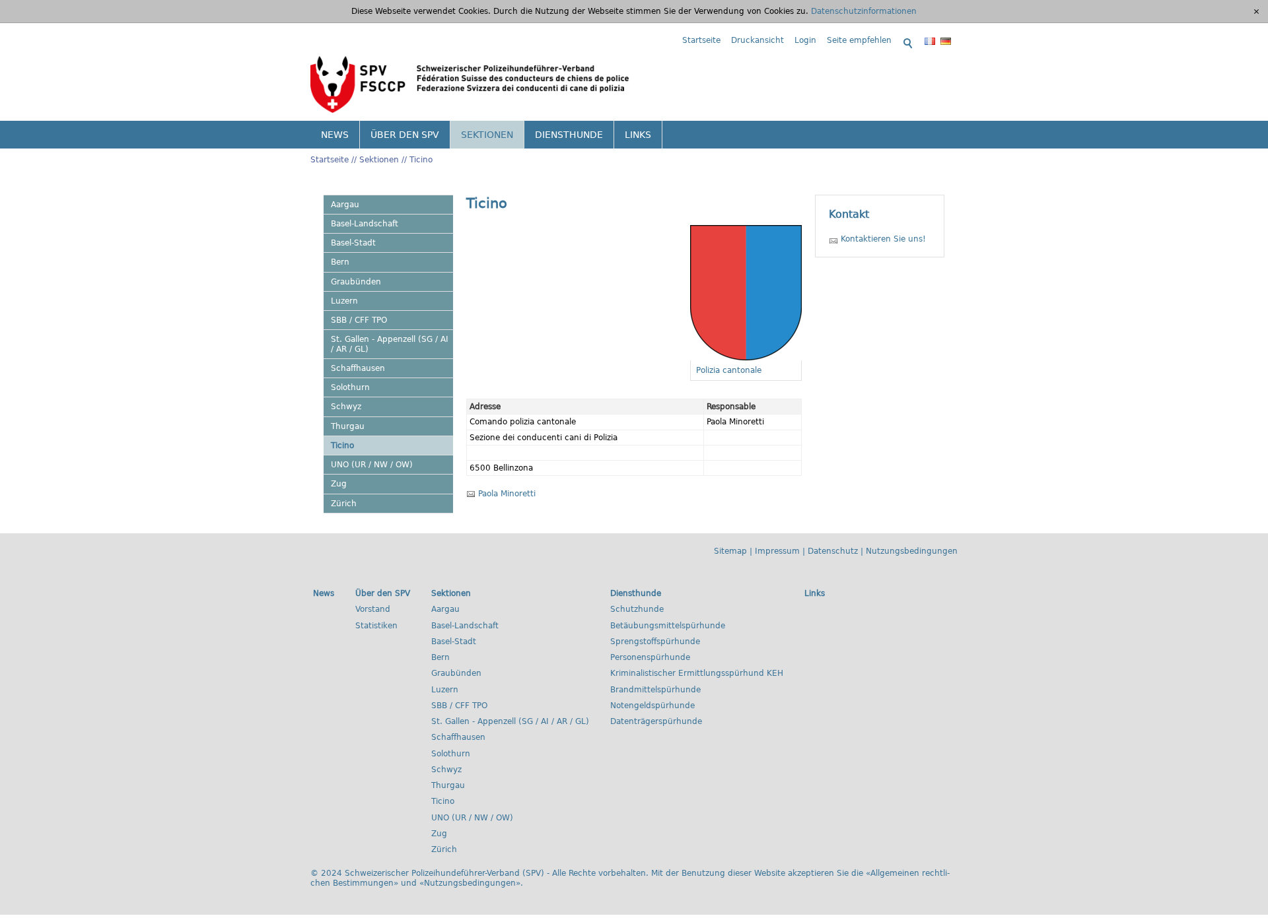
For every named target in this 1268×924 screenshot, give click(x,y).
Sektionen (487, 134)
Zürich (344, 503)
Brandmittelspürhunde (655, 689)
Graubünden (356, 281)
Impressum (777, 551)
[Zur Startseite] (470, 83)
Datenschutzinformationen (864, 11)
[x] (1256, 11)
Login (805, 40)
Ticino (421, 159)
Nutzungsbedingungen (912, 551)
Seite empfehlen (859, 40)
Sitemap (730, 551)
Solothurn (350, 387)
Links (638, 134)
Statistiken (376, 625)
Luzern (344, 301)
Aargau (345, 204)
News (335, 134)
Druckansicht (757, 40)
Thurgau (348, 426)
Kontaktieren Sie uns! (883, 239)
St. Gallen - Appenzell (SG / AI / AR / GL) (389, 344)
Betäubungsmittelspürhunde (667, 625)
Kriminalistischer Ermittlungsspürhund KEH (696, 673)
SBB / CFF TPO (359, 320)
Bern (340, 262)
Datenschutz (833, 551)
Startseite (701, 40)
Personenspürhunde (650, 657)
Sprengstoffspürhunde (655, 641)
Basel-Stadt (353, 243)
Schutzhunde (637, 609)
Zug (339, 483)
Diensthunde (569, 134)
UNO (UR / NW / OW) (372, 464)
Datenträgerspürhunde (656, 721)
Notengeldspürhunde (652, 705)
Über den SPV (404, 134)
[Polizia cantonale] (746, 292)
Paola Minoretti (507, 493)
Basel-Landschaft (364, 223)
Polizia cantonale (728, 370)
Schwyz (346, 406)
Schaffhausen (358, 368)
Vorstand (372, 609)
